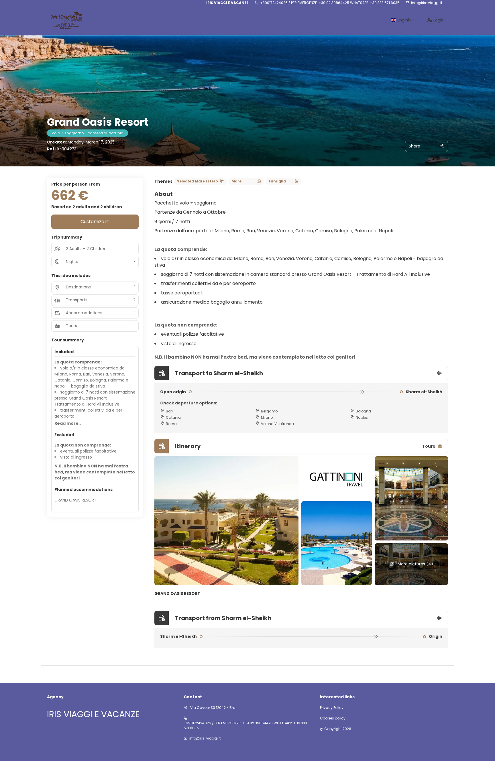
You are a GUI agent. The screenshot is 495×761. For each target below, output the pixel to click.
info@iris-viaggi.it (426, 3)
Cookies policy (332, 718)
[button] (67, 423)
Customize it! (95, 221)
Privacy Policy (331, 707)
